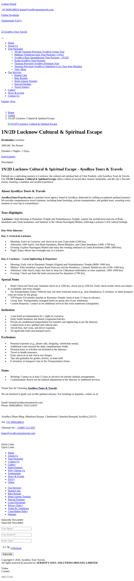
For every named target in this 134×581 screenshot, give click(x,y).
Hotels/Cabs (20, 75)
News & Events (16, 92)
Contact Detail (8, 4)
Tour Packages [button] (15, 48)
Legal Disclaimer (16, 502)
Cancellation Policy (18, 511)
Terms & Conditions (18, 508)
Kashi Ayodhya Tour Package (29, 60)
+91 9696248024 (10, 9)
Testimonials (7, 20)
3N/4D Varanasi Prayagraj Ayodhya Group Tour (39, 51)
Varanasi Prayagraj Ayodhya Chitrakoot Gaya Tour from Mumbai (48, 66)
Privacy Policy (15, 505)
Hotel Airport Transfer (25, 81)
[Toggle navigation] (2, 38)
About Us (13, 45)
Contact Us (13, 95)
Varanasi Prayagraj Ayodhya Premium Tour (36, 63)
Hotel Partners (15, 467)
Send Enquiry (8, 156)
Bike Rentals (21, 78)
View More (20, 69)
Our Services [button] (14, 72)
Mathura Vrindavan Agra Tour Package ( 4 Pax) (39, 54)
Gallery (12, 90)
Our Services (14, 487)
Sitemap (12, 514)
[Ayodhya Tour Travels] (14, 31)
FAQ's (18, 20)
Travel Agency (22, 87)
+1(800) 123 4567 (26, 427)
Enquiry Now (8, 101)
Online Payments (10, 15)
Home (11, 43)
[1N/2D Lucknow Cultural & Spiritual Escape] (32, 124)
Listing (11, 115)
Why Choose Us (16, 470)
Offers (11, 482)
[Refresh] (16, 548)
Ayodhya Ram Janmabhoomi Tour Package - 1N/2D (41, 57)
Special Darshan (22, 84)
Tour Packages (15, 458)
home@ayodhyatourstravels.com (37, 9)
